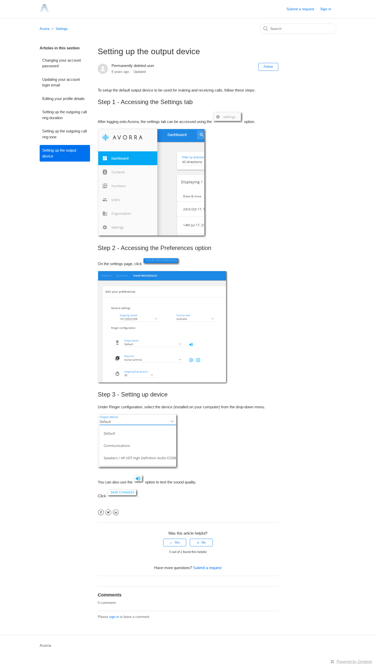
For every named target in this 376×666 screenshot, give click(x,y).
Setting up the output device (59, 153)
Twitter (108, 512)
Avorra (44, 29)
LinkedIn (116, 512)
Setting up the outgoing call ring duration (64, 115)
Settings (62, 29)
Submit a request (300, 9)
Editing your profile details (63, 98)
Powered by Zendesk (354, 661)
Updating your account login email (61, 82)
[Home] (44, 11)
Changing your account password (61, 63)
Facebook (101, 512)
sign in (114, 617)
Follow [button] (268, 67)
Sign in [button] (325, 9)
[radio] (174, 542)
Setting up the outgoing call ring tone (64, 134)
